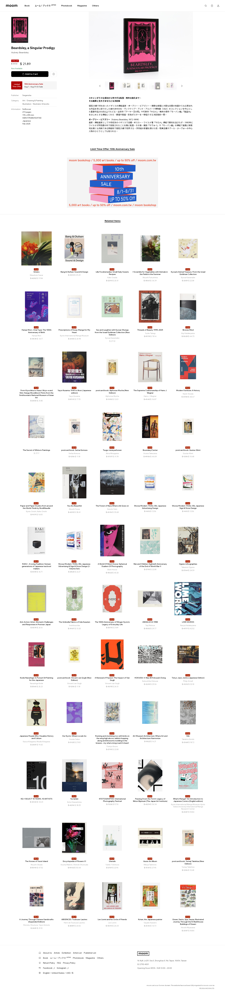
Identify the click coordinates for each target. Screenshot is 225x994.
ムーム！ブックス (45, 5)
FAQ (59, 963)
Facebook (47, 968)
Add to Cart (31, 73)
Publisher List (90, 953)
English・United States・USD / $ (58, 973)
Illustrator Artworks (41, 104)
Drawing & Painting (35, 100)
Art (23, 100)
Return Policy (49, 963)
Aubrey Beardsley (20, 52)
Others (95, 5)
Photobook (66, 5)
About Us (47, 953)
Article (57, 953)
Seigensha (26, 95)
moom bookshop (11, 5)
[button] (100, 86)
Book (27, 5)
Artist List (77, 953)
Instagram (61, 968)
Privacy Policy (69, 963)
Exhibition (66, 953)
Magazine (82, 5)
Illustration (26, 104)
